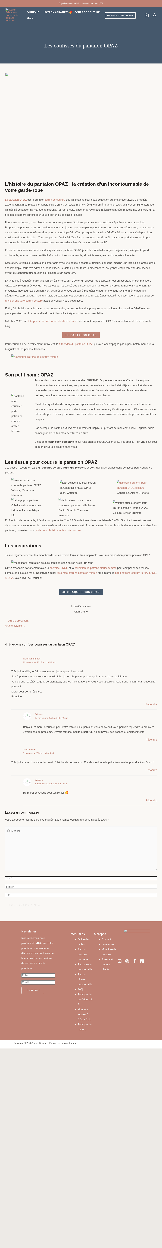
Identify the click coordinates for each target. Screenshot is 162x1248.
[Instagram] (127, 961)
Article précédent (16, 620)
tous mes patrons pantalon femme (77, 572)
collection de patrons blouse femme (95, 567)
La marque (108, 944)
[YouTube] (120, 961)
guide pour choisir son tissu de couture (58, 530)
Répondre (151, 704)
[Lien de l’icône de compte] (154, 15)
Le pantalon (16, 199)
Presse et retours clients (107, 964)
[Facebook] (135, 961)
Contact (106, 939)
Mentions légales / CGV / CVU (84, 1014)
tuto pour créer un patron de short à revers (53, 321)
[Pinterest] (142, 961)
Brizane (39, 714)
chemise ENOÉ (59, 567)
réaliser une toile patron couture (24, 300)
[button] (40, 12)
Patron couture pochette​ (83, 954)
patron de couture (54, 199)
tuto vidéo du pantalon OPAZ (76, 344)
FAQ (80, 989)
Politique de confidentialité (85, 999)
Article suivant (15, 625)
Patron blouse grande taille (85, 979)
